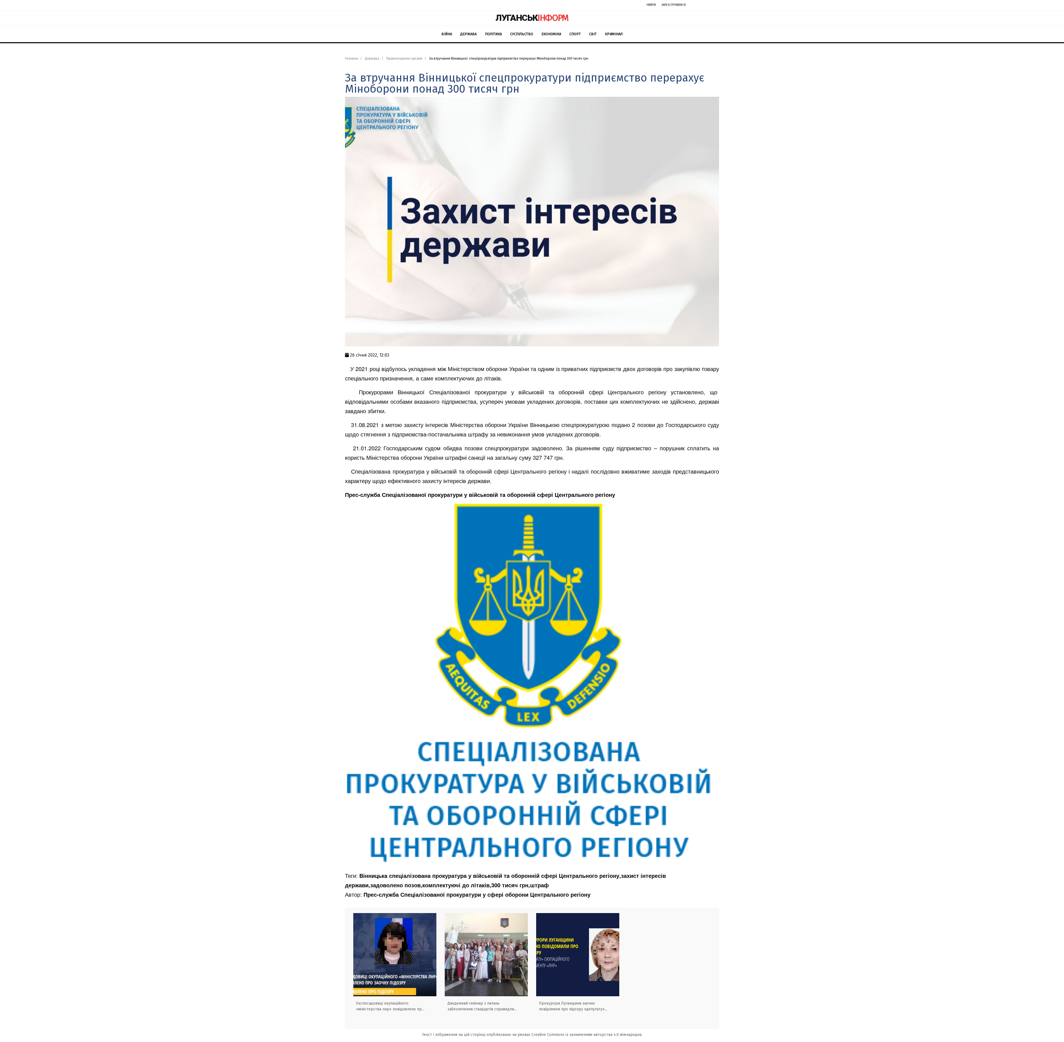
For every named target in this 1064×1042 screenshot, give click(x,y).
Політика (493, 34)
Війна (446, 34)
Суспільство (521, 34)
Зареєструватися (673, 5)
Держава (468, 34)
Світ (593, 34)
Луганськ (532, 17)
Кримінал (614, 34)
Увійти (651, 5)
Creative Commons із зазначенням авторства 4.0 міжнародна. (586, 1034)
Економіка (551, 34)
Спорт (575, 34)
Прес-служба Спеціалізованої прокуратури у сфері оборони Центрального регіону (477, 894)
